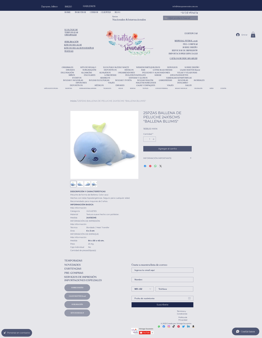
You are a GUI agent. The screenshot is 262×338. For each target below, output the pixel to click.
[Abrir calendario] (189, 298)
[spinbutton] (149, 139)
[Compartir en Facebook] (145, 166)
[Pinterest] (178, 326)
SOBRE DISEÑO (77, 288)
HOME (68, 12)
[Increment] (153, 139)
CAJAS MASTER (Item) (77, 296)
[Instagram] (168, 326)
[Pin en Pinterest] (150, 166)
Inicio (73, 101)
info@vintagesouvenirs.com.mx (185, 6)
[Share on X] (160, 166)
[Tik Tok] (173, 326)
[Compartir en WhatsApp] (155, 166)
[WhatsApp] (158, 326)
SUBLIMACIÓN (77, 304)
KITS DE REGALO (77, 313)
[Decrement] (145, 139)
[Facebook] (163, 326)
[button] (253, 35)
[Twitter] (183, 326)
